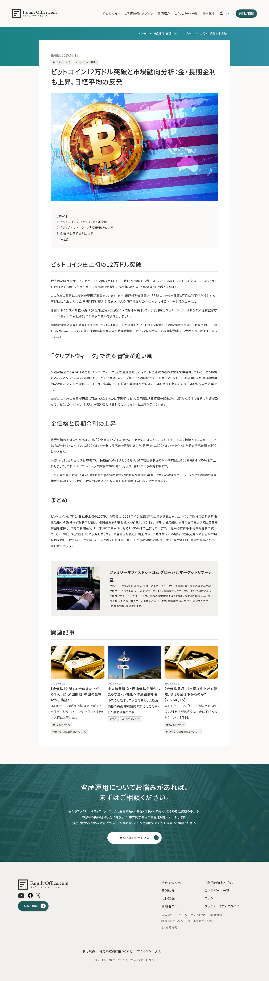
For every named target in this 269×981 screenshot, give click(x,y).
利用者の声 (169, 906)
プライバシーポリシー (151, 951)
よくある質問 (169, 927)
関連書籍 (216, 915)
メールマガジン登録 (200, 921)
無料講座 (209, 13)
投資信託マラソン (172, 921)
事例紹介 (164, 13)
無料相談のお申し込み (134, 838)
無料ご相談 (246, 13)
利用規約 (89, 951)
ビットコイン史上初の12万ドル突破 (82, 222)
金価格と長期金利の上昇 (75, 233)
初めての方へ (111, 13)
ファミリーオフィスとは (192, 915)
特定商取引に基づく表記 (116, 951)
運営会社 (167, 915)
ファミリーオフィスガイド (221, 906)
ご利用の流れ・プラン (139, 13)
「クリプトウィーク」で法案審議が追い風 (85, 227)
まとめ (63, 239)
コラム (209, 898)
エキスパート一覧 (186, 13)
